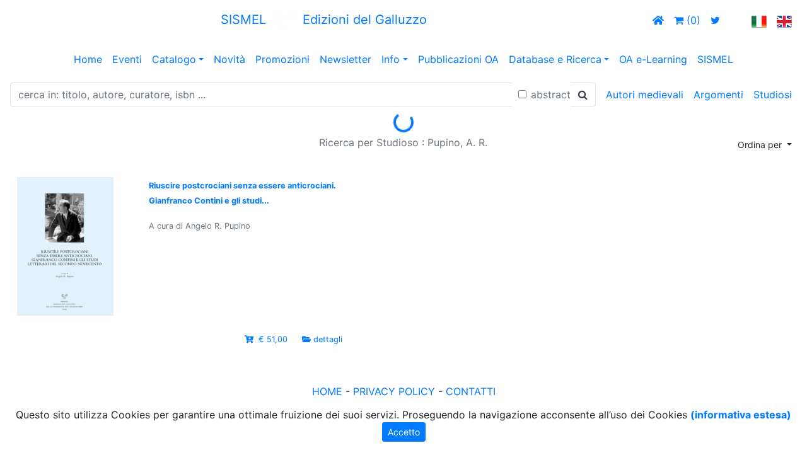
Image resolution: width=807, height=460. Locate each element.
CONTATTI (471, 391)
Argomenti (718, 94)
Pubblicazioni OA (458, 59)
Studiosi (772, 94)
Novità (229, 59)
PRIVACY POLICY (394, 391)
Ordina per (761, 144)
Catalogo (174, 59)
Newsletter (345, 59)
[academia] (735, 20)
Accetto (404, 432)
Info (390, 59)
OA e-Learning (653, 59)
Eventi (127, 59)
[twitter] (715, 20)
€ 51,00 (273, 339)
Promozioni (282, 59)
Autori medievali (644, 94)
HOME (327, 391)
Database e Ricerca (555, 59)
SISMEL (715, 59)
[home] (658, 20)
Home (88, 59)
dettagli (327, 339)
